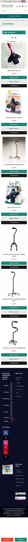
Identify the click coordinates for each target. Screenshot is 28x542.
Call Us (8, 539)
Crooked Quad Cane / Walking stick (14, 348)
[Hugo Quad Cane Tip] (14, 192)
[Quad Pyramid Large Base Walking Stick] (14, 239)
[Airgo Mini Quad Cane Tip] (14, 103)
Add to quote (14, 81)
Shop (21, 539)
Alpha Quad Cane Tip (14, 70)
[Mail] (5, 457)
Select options (15, 171)
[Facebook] (5, 432)
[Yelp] (5, 452)
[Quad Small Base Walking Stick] (14, 150)
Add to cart (14, 77)
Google (18, 382)
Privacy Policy (20, 482)
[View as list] (15, 37)
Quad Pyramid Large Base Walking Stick (14, 255)
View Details (15, 85)
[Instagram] (5, 442)
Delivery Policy (20, 479)
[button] (2, 16)
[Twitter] (5, 437)
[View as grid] (12, 37)
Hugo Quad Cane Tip (14, 207)
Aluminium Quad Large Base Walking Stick (14, 300)
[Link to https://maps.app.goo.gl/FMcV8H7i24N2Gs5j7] (19, 6)
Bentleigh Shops (19, 378)
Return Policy (19, 475)
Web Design (16, 513)
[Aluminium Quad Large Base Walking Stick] (14, 284)
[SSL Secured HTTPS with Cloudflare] (20, 492)
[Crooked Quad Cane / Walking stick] (14, 333)
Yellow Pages (20, 386)
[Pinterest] (5, 447)
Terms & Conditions (19, 471)
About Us (18, 485)
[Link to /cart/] (22, 6)
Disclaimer (18, 515)
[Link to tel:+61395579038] (17, 6)
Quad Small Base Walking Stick (14, 164)
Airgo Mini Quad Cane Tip (14, 117)
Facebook (19, 396)
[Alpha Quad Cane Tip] (14, 55)
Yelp (17, 393)
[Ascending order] (21, 41)
